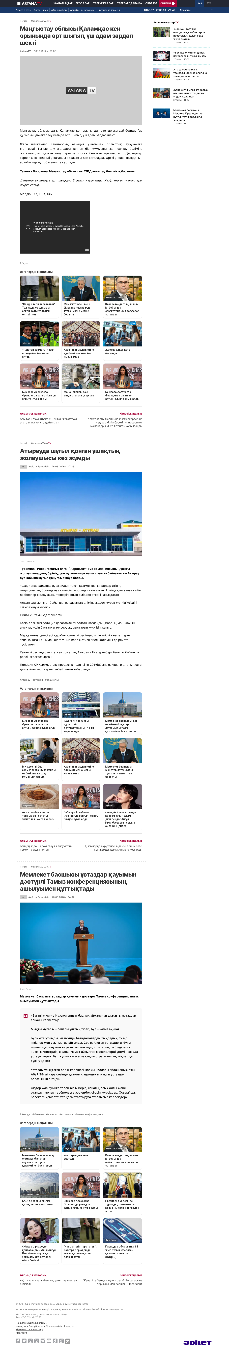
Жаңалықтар (63, 3)
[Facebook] (18, 1341)
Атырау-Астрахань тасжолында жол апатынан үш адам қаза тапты (190, 73)
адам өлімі (53, 680)
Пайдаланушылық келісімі (31, 1322)
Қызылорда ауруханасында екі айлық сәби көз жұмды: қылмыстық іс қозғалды (113, 847)
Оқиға (24, 263)
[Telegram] (43, 1341)
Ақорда (25, 1114)
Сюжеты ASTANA (41, 21)
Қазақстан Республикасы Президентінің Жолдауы (45, 1326)
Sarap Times (41, 10)
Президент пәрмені (109, 10)
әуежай (38, 680)
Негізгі (23, 21)
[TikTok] (55, 1341)
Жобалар (83, 3)
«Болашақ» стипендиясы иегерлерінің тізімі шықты (189, 54)
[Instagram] (30, 1341)
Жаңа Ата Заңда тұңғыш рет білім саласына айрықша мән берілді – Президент (112, 1282)
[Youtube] (49, 1341)
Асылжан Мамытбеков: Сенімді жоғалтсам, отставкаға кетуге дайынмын (48, 420)
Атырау (25, 680)
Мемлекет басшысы (45, 1114)
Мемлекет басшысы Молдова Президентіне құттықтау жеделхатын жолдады (188, 115)
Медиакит (21, 1332)
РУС (209, 3)
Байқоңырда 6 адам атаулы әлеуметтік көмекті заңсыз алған (46, 847)
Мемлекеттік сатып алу (29, 1329)
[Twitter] (24, 1341)
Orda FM (151, 3)
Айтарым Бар (59, 10)
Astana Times (23, 10)
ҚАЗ (200, 3)
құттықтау (67, 1114)
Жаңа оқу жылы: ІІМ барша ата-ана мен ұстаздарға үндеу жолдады (190, 93)
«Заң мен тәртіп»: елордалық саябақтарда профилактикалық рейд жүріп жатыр (189, 34)
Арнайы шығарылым (82, 10)
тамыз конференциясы (90, 1114)
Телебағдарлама (129, 3)
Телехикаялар (103, 3)
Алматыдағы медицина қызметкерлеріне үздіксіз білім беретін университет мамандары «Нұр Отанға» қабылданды (115, 422)
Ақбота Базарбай (38, 466)
